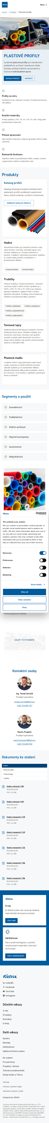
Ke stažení (7, 1057)
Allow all (24, 592)
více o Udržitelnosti (15, 956)
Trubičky (6, 778)
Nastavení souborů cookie (13, 1091)
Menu (42, 5)
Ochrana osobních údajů (12, 1086)
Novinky (6, 1042)
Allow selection (24, 600)
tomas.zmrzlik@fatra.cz (24, 702)
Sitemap (6, 1082)
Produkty (12, 12)
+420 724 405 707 (24, 705)
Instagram (10, 995)
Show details (36, 585)
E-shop (6, 1023)
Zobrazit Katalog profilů (19, 203)
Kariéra (6, 1038)
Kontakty (29, 78)
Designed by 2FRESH (11, 1097)
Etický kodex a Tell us (13, 1074)
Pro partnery (9, 1062)
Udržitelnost (9, 1047)
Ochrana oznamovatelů (13, 1070)
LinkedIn (9, 983)
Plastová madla (8, 770)
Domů (4, 12)
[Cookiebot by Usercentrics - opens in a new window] (35, 513)
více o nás (11, 921)
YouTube (10, 991)
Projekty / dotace (11, 1066)
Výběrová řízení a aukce (14, 1051)
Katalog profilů (12, 78)
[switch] (42, 560)
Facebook (10, 987)
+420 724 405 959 (24, 744)
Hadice (5, 766)
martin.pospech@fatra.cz (24, 740)
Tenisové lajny (8, 774)
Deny (24, 607)
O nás (5, 1010)
